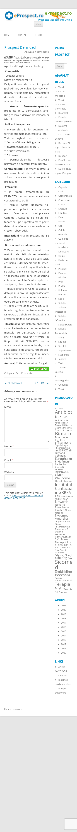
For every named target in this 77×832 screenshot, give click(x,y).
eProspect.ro (58, 13)
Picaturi (62, 268)
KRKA (66, 492)
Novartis (61, 501)
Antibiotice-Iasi (63, 414)
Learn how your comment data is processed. (23, 497)
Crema (61, 204)
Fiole (60, 217)
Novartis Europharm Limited (62, 507)
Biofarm (64, 433)
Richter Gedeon (63, 536)
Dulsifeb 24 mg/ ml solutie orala (62, 147)
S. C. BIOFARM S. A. (63, 543)
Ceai (60, 191)
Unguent (63, 384)
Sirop (61, 298)
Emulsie (62, 213)
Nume (9, 446)
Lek (57, 496)
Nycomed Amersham (63, 516)
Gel (17, 373)
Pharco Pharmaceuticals (62, 525)
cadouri (62, 675)
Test (60, 363)
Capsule (62, 187)
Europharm (63, 458)
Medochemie (67, 496)
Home (7, 35)
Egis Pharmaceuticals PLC (62, 448)
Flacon (61, 221)
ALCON (59, 408)
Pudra (61, 286)
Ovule (61, 255)
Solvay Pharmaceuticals (64, 579)
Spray (61, 337)
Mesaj (7, 406)
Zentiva (63, 592)
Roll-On (62, 294)
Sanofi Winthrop (60, 551)
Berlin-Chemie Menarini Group (63, 428)
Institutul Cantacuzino (63, 488)
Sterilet (62, 346)
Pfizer (67, 521)
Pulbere (62, 290)
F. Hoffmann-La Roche (63, 463)
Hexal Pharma (63, 481)
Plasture (62, 273)
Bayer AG (60, 425)
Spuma (62, 341)
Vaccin (61, 389)
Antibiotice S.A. (62, 420)
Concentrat (64, 200)
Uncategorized (62, 380)
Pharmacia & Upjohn (61, 530)
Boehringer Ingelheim (62, 439)
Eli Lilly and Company (63, 453)
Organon (59, 521)
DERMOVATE (13, 383)
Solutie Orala (65, 324)
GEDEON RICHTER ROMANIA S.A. (62, 469)
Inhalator (63, 247)
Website (9, 472)
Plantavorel (60, 534)
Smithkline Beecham (63, 573)
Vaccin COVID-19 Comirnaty (60, 104)
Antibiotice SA (61, 423)
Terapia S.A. (62, 586)
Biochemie (67, 430)
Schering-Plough (63, 555)
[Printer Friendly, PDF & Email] (39, 368)
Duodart (62, 155)
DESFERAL (41, 383)
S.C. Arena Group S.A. (62, 540)
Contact (23, 35)
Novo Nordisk (63, 511)
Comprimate (65, 195)
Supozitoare (64, 350)
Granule (62, 234)
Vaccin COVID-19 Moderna (60, 91)
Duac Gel (63, 113)
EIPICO (63, 450)
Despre (39, 35)
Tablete (62, 359)
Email (8, 460)
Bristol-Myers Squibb (63, 444)
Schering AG (63, 558)
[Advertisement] (10, 778)
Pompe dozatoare (13, 709)
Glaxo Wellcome (62, 476)
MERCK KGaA (61, 498)
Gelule (61, 230)
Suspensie (63, 354)
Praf (60, 281)
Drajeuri (62, 208)
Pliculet (62, 277)
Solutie (62, 303)
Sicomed (64, 564)
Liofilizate (63, 251)
